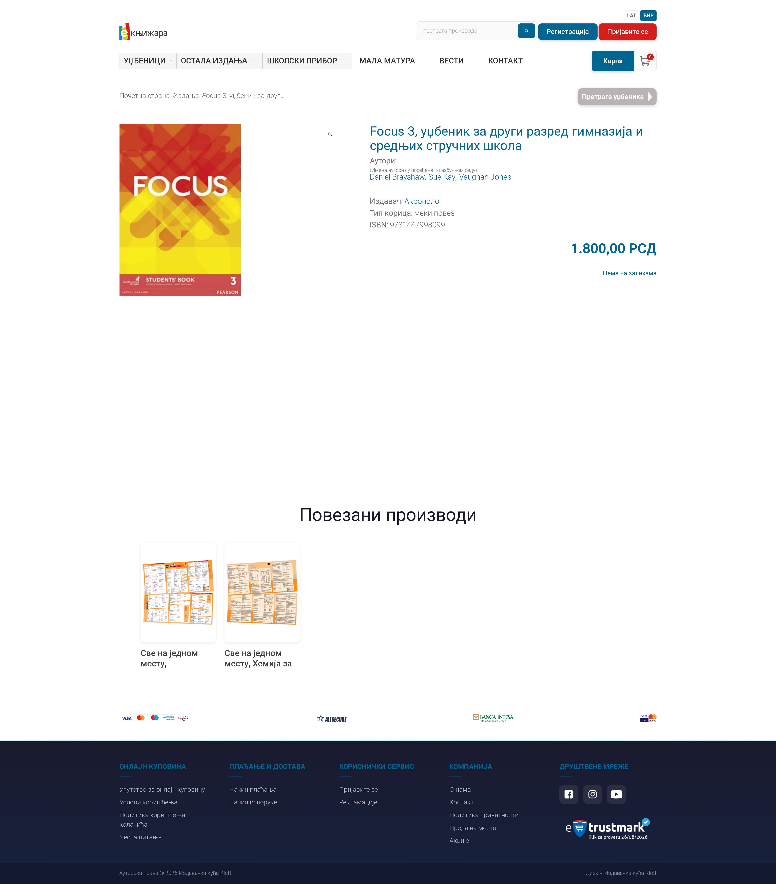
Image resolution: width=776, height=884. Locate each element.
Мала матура (387, 61)
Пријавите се (627, 32)
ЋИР (648, 16)
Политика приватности (484, 815)
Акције (459, 840)
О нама (460, 789)
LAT (631, 16)
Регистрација (568, 32)
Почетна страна (144, 95)
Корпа (613, 61)
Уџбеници (145, 60)
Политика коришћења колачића (152, 819)
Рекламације (358, 802)
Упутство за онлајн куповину (162, 789)
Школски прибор (302, 60)
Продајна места (472, 828)
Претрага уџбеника (613, 97)
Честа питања (140, 837)
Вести (451, 61)
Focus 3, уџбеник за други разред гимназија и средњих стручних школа (245, 95)
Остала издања (214, 60)
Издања (186, 95)
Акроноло (421, 201)
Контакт (505, 61)
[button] (330, 134)
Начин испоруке (253, 802)
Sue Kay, (442, 177)
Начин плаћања (252, 789)
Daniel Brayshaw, (398, 177)
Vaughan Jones (485, 177)
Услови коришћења (148, 802)
